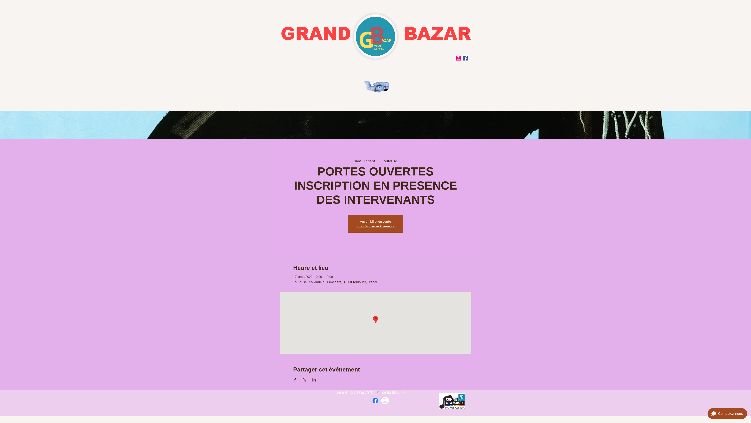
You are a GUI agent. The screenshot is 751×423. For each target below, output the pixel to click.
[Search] (467, 35)
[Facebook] (465, 58)
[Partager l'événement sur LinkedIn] (314, 379)
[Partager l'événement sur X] (304, 379)
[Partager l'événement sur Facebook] (295, 379)
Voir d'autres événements (375, 226)
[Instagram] (458, 58)
